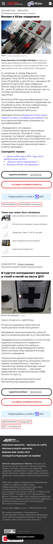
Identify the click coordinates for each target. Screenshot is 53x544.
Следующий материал (25, 537)
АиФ (23, 315)
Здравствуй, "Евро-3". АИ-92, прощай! (27, 232)
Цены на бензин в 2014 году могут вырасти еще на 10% (23, 157)
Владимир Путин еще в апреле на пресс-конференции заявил (24, 116)
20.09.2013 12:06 (8, 10)
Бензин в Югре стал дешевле (22, 164)
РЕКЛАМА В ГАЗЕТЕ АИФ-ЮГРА (17, 448)
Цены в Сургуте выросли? (22, 249)
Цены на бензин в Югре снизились (26, 241)
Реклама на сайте (37, 445)
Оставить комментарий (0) (27, 184)
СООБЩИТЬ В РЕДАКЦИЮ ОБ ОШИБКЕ (21, 456)
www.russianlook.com (17, 55)
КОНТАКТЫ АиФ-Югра (13, 445)
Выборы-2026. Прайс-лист (16, 452)
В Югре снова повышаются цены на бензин (29, 224)
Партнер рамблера (24, 531)
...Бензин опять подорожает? (22, 162)
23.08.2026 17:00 (8, 264)
